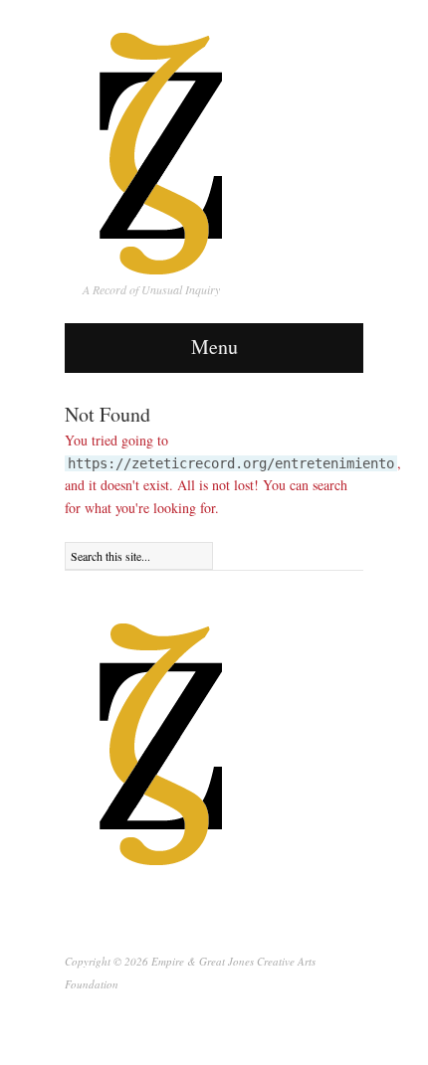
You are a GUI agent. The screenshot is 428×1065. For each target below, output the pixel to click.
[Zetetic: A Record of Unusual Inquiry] (162, 148)
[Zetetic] (162, 743)
